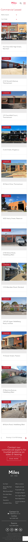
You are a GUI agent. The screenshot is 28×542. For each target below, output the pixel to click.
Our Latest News (7, 494)
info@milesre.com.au (14, 513)
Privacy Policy (8, 539)
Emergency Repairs (20, 492)
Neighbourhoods (19, 486)
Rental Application (20, 498)
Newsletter (6, 500)
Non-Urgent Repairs (20, 495)
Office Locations (19, 483)
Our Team (5, 483)
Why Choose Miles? (8, 491)
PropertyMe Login (19, 489)
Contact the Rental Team (20, 502)
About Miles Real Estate (7, 487)
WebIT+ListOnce (17, 536)
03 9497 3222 (14, 518)
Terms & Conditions (18, 539)
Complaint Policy (7, 503)
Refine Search (5, 14)
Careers (5, 497)
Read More (14, 458)
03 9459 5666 (14, 525)
